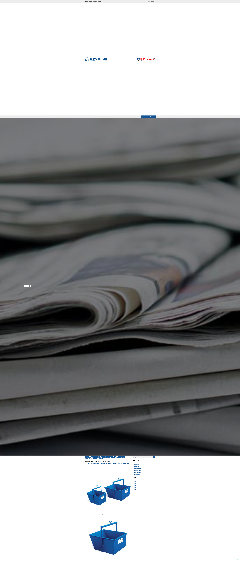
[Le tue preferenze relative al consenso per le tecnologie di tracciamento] (238, 560)
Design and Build (137, 470)
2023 (135, 481)
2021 (135, 485)
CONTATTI (104, 116)
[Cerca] (154, 457)
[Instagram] (152, 1)
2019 (135, 489)
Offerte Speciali (137, 474)
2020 (135, 487)
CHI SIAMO (93, 116)
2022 (135, 483)
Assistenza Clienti (137, 468)
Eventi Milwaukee (137, 472)
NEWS (98, 116)
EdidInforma (136, 464)
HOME (87, 116)
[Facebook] (149, 1)
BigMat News (136, 466)
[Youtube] (154, 1)
